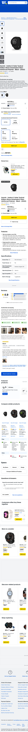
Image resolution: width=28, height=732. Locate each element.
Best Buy (3, 17)
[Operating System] (12, 270)
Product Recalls (4, 693)
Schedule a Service (22, 689)
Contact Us (20, 698)
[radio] (5, 135)
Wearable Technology (11, 17)
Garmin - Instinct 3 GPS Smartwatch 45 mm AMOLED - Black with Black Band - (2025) (22, 426)
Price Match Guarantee (6, 691)
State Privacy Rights (23, 725)
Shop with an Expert (22, 687)
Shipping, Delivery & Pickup (7, 687)
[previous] (3, 122)
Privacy (14, 724)
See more (4, 436)
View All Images (5, 422)
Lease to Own (4, 708)
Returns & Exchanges (6, 689)
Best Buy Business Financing (7, 712)
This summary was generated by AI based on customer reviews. (14, 319)
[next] (24, 122)
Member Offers (21, 708)
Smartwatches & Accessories (7, 19)
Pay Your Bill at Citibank (6, 706)
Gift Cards (3, 698)
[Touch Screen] (10, 262)
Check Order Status (5, 684)
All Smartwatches (19, 19)
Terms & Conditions (16, 114)
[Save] (2, 149)
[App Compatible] (11, 273)
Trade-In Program (5, 696)
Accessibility (3, 724)
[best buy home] (4, 2)
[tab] (5, 467)
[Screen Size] (9, 259)
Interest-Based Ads (19, 725)
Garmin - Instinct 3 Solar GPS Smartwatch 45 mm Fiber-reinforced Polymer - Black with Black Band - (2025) (14, 426)
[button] (25, 103)
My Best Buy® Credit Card (7, 703)
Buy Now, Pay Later (5, 710)
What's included (7, 114)
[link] (9, 374)
